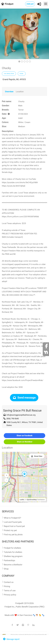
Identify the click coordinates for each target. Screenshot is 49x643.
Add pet (30, 4)
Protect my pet (10, 530)
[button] (22, 471)
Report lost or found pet (14, 526)
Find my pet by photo (13, 534)
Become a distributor (13, 564)
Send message (26, 397)
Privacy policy (10, 594)
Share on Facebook (24, 435)
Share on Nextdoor (24, 442)
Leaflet (22, 499)
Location (20, 91)
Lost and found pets (13, 522)
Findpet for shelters (12, 548)
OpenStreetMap (32, 499)
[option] (24, 34)
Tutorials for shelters (13, 552)
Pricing (7, 586)
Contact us (8, 582)
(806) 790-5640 (12, 418)
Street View (38, 456)
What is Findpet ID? (12, 518)
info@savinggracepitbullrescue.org (20, 415)
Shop (6, 569)
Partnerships (9, 560)
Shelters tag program (13, 556)
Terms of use (9, 590)
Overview (9, 91)
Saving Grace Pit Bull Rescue (22, 410)
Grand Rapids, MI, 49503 (14, 79)
